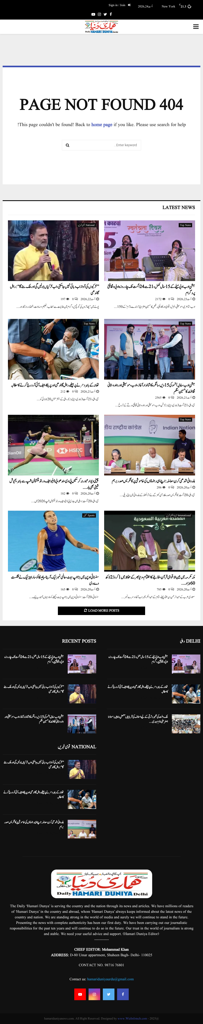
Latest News (179, 207)
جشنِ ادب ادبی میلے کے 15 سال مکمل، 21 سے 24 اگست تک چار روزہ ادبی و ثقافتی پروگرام (151, 289)
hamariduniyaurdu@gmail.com (110, 979)
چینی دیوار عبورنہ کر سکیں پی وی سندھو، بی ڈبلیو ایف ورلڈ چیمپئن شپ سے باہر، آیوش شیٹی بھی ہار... (54, 484)
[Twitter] (108, 994)
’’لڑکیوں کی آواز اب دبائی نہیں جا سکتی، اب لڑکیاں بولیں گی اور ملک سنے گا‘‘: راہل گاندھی (54, 289)
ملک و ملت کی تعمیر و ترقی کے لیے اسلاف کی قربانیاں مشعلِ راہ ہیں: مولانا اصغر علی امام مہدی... (138, 719)
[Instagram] (94, 994)
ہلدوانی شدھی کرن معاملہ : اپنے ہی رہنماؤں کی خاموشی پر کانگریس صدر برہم (153, 481)
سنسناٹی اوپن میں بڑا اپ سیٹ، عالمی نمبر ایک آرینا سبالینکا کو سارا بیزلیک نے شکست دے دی (55, 580)
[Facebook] (123, 994)
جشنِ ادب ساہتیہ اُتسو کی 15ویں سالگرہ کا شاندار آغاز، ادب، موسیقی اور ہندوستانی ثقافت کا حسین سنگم (151, 388)
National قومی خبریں (86, 225)
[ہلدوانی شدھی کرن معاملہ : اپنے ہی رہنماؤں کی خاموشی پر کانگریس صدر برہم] (149, 445)
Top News (185, 225)
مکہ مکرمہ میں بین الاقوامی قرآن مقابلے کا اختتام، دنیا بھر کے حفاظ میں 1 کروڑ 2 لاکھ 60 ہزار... (150, 580)
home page (101, 125)
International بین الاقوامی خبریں (178, 515)
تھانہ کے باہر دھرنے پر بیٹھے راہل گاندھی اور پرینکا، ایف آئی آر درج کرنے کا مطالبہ (55, 385)
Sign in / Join (117, 5)
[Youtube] (80, 994)
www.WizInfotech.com (132, 1018)
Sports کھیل (89, 419)
